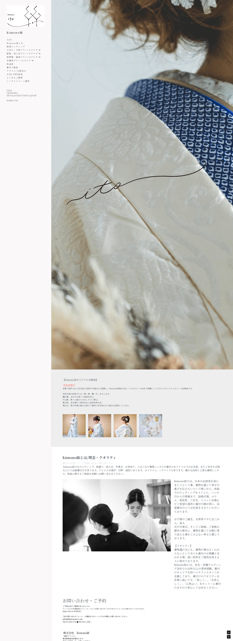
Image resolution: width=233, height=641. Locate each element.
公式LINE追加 (15, 74)
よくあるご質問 (15, 77)
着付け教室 (12, 67)
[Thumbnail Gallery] (74, 425)
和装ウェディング (16, 46)
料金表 (10, 64)
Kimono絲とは (15, 43)
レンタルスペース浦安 (18, 81)
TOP (9, 39)
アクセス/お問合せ (16, 70)
